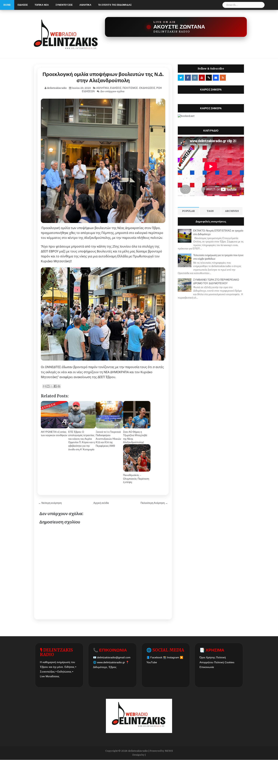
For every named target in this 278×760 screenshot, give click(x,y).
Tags (210, 211)
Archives (232, 211)
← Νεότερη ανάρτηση (50, 503)
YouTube (151, 662)
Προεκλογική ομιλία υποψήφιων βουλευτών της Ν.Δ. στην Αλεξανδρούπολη (103, 77)
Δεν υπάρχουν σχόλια (112, 91)
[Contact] (216, 78)
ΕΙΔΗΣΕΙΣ (23, 4)
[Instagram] (195, 78)
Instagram (173, 657)
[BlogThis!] (48, 386)
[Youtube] (202, 78)
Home (7, 4)
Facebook (156, 657)
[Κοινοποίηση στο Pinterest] (59, 386)
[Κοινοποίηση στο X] (52, 386)
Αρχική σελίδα (101, 503)
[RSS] (223, 78)
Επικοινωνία (207, 667)
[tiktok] (209, 78)
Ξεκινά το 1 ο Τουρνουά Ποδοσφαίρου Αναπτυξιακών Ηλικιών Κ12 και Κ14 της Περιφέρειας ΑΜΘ (108, 438)
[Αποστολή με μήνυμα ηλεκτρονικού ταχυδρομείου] (44, 386)
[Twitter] (181, 78)
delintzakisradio (138, 750)
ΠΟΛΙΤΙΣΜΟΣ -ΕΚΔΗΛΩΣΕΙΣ (139, 88)
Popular (188, 211)
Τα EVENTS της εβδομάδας (115, 4)
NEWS (169, 750)
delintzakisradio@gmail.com (113, 657)
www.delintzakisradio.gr (111, 662)
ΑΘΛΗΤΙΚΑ (85, 4)
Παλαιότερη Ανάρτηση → (154, 503)
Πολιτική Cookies (224, 662)
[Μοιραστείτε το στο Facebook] (55, 386)
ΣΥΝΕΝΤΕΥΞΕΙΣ (64, 4)
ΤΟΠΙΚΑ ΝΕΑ (42, 4)
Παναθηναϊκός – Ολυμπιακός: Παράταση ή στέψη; (136, 479)
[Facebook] (188, 78)
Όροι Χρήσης (207, 657)
